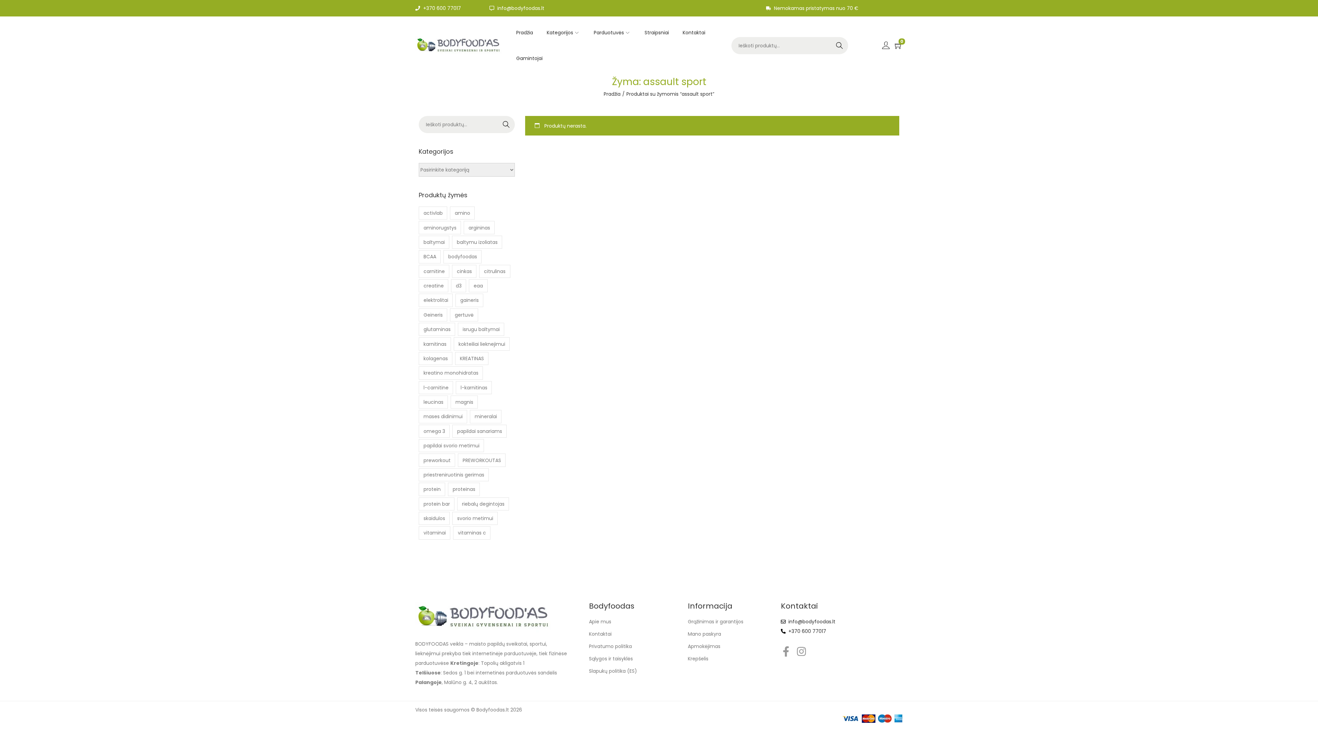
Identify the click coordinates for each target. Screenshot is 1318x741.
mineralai (486, 416)
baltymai (434, 242)
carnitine (434, 271)
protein (432, 489)
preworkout (437, 460)
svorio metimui (475, 518)
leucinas (433, 402)
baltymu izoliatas (477, 242)
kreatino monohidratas (451, 372)
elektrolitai (436, 300)
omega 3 (434, 431)
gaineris (469, 300)
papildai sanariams (479, 431)
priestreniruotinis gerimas (454, 474)
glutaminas (437, 329)
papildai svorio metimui (451, 445)
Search (839, 45)
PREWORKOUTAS (482, 460)
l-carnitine (436, 387)
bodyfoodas (462, 256)
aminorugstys (440, 227)
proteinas (464, 489)
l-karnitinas (474, 387)
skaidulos (434, 518)
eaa (478, 285)
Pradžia (612, 94)
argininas (479, 227)
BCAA (430, 256)
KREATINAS (472, 358)
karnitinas (435, 344)
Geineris (433, 314)
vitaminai (435, 532)
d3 (459, 285)
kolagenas (436, 358)
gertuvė (464, 314)
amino (462, 213)
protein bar (437, 504)
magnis (464, 402)
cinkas (464, 271)
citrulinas (495, 271)
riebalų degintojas (483, 504)
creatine (434, 285)
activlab (433, 213)
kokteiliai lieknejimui (482, 344)
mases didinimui (443, 416)
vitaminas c (472, 532)
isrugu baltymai (481, 329)
